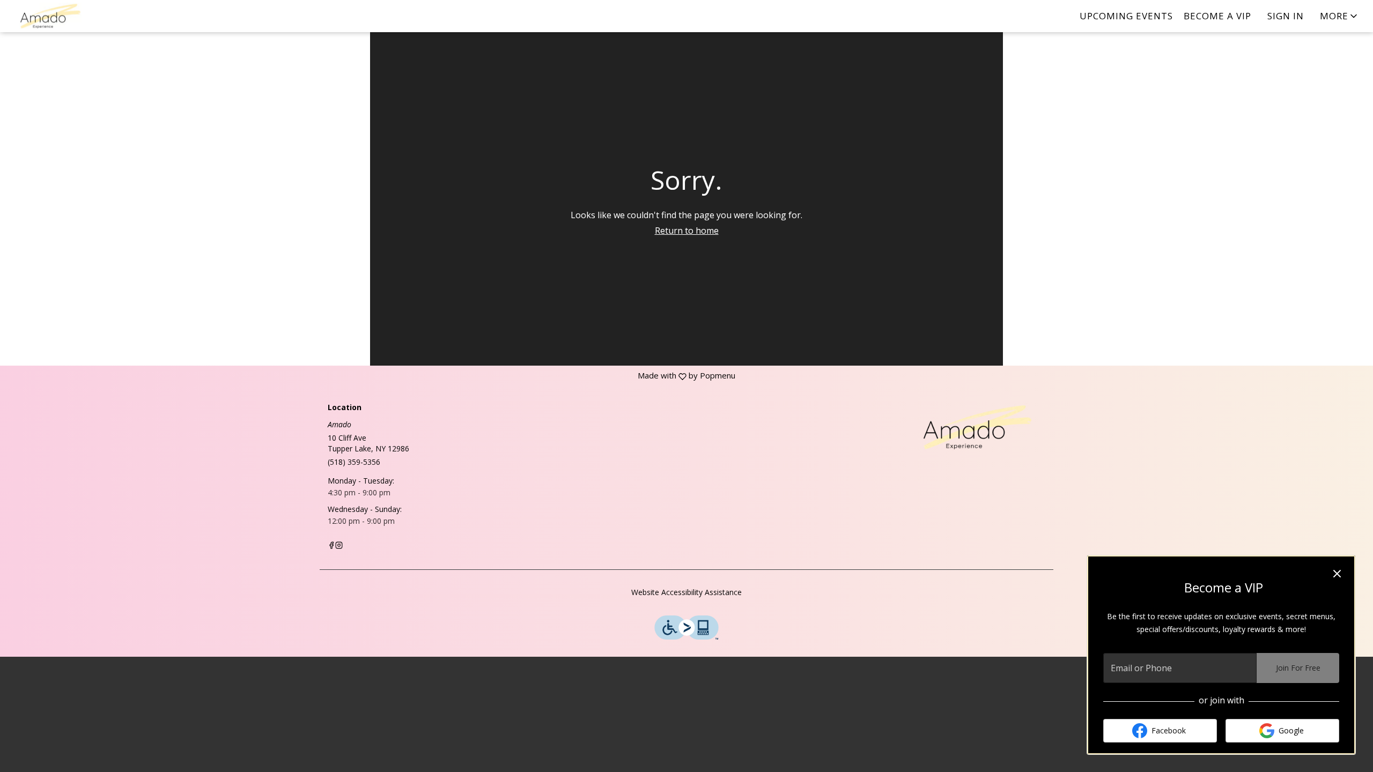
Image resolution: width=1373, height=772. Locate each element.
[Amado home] (57, 16)
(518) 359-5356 (354, 462)
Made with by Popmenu (367, 375)
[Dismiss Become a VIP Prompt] (1337, 574)
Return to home (687, 230)
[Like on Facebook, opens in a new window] (331, 546)
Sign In (1285, 16)
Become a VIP (1217, 16)
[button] (1339, 16)
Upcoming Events (1126, 16)
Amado (968, 427)
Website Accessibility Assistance (686, 592)
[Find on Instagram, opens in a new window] (339, 546)
